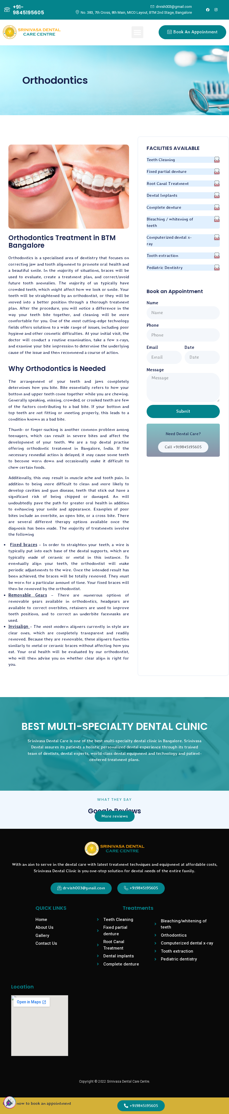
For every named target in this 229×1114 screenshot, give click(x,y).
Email (152, 347)
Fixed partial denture (167, 171)
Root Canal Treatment (168, 183)
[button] (137, 32)
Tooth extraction (162, 255)
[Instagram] (216, 9)
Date (189, 347)
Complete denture (164, 207)
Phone (153, 325)
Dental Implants (162, 195)
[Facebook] (207, 9)
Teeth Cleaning (161, 159)
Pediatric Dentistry (165, 267)
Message (155, 369)
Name (152, 302)
